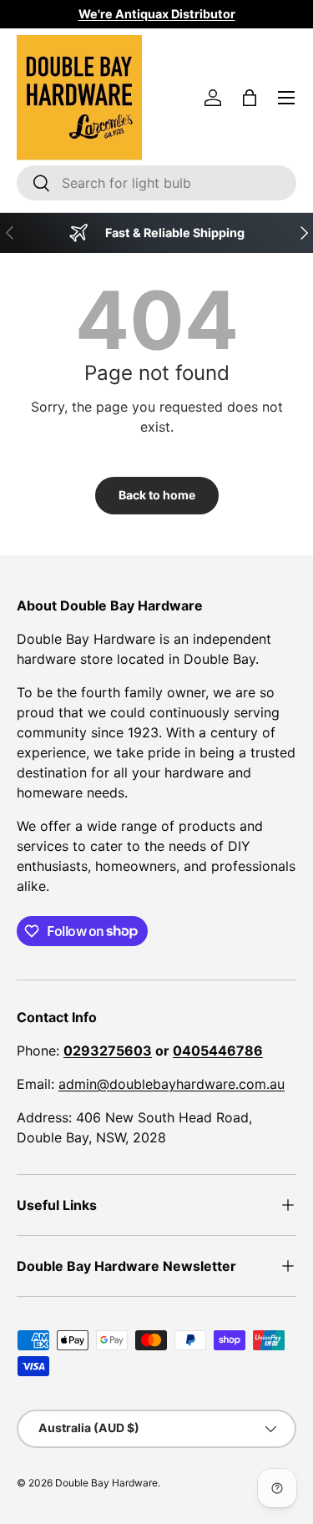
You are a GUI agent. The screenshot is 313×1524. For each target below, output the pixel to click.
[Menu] (286, 97)
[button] (249, 97)
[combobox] (156, 182)
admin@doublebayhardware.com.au (171, 1084)
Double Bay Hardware (106, 1482)
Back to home (157, 495)
